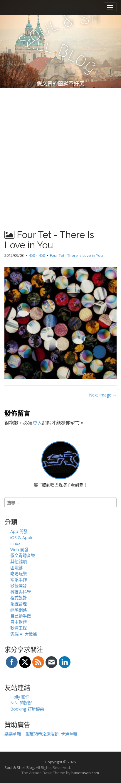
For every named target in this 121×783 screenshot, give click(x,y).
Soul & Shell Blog (19, 767)
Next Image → (103, 395)
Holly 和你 (19, 697)
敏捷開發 (18, 585)
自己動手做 (20, 616)
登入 (37, 423)
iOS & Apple (21, 537)
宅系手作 (18, 580)
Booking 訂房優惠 (27, 709)
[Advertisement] (60, 151)
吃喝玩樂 (18, 573)
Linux (15, 543)
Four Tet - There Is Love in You (76, 255)
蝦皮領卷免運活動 (42, 734)
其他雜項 (18, 561)
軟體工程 (18, 628)
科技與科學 (20, 592)
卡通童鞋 (69, 734)
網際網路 (18, 610)
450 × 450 (37, 255)
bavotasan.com (85, 772)
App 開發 (19, 531)
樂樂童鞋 (12, 734)
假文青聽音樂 (22, 555)
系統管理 (18, 604)
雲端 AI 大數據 (23, 634)
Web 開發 (19, 549)
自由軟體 (18, 622)
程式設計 (18, 597)
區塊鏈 (16, 568)
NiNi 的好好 (21, 703)
